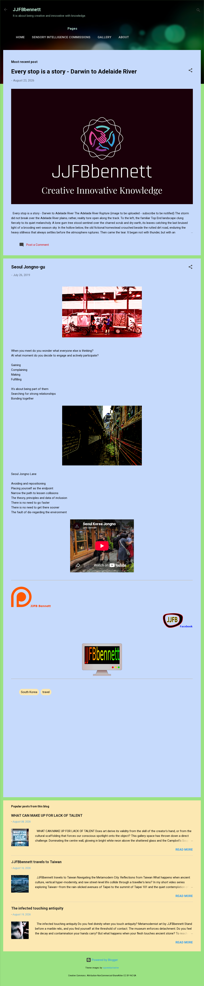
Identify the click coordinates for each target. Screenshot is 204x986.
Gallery (104, 37)
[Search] (198, 11)
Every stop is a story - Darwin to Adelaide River (74, 71)
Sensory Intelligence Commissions (61, 37)
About (124, 37)
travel (46, 692)
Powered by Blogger (104, 960)
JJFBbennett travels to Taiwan (36, 862)
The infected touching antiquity (37, 908)
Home (20, 37)
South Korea (29, 692)
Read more (184, 849)
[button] (190, 71)
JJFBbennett (27, 9)
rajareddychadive (111, 967)
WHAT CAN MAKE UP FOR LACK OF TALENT (46, 815)
